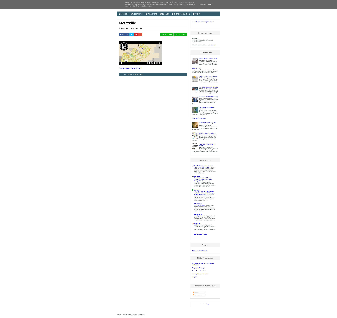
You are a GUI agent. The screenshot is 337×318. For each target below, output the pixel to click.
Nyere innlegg (167, 34)
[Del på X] (131, 34)
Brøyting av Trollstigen (198, 268)
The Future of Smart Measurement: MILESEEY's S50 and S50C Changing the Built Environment (204, 193)
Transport (152, 14)
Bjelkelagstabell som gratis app (208, 76)
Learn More (203, 4)
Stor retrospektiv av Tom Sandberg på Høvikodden (203, 264)
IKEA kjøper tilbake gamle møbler (208, 87)
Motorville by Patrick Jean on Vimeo (130, 68)
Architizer (197, 176)
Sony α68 (194, 277)
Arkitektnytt (198, 204)
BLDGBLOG (197, 223)
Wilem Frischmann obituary (202, 167)
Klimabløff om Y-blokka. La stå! (208, 58)
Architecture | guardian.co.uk (203, 166)
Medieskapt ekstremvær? (199, 118)
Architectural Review (200, 234)
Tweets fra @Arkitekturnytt (199, 250)
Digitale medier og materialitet (205, 22)
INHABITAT (197, 190)
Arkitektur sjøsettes (199, 205)
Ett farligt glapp (198, 216)
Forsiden (124, 14)
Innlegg (196, 292)
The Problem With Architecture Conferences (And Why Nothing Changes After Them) (203, 179)
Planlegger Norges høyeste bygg (208, 96)
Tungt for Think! (196, 68)
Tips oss (212, 45)
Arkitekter (137, 14)
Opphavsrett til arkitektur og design (207, 144)
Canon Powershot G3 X (198, 271)
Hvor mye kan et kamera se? (200, 274)
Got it (210, 4)
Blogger (208, 304)
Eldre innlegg (181, 34)
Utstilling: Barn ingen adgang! (207, 133)
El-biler (165, 14)
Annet (197, 14)
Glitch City (197, 225)
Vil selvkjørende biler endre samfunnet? (206, 108)
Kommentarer (198, 295)
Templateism (141, 314)
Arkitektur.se (198, 214)
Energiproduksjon (182, 14)
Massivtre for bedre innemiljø (207, 122)
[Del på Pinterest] (136, 34)
